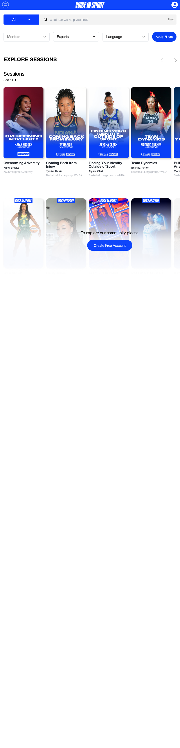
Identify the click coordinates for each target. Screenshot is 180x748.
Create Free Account (110, 245)
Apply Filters (164, 36)
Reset (171, 19)
